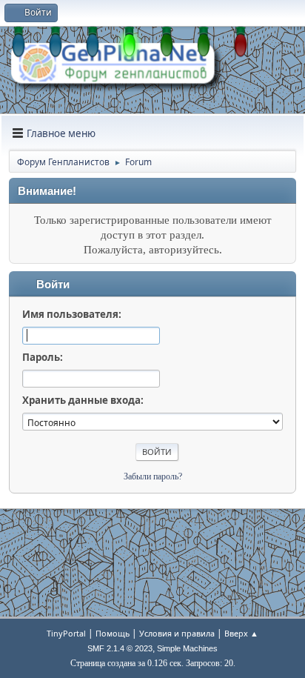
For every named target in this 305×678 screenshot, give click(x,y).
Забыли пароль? (153, 476)
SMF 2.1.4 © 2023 (119, 648)
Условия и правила (177, 633)
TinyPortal (66, 633)
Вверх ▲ (241, 633)
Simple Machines (187, 648)
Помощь (112, 633)
